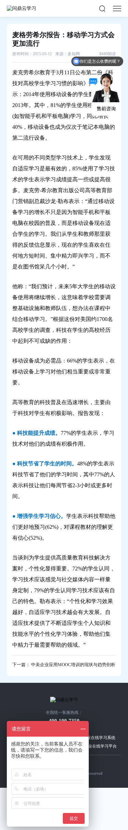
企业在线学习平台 (100, 746)
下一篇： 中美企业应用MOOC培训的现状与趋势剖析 (63, 664)
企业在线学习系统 (99, 737)
